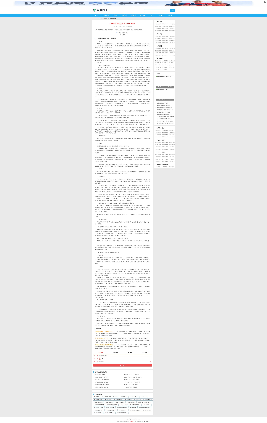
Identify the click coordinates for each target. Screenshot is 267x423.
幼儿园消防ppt (128, 399)
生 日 (96, 361)
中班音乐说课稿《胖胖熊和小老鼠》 (131, 379)
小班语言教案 (172, 50)
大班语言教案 (172, 26)
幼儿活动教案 (165, 65)
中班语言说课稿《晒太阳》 (100, 374)
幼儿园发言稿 (158, 65)
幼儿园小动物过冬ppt (119, 402)
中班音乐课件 (158, 144)
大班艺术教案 (165, 30)
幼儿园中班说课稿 (112, 18)
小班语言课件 (158, 154)
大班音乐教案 (158, 26)
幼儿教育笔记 (172, 60)
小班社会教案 (165, 52)
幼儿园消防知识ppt (110, 407)
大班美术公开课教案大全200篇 (145, 402)
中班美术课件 (172, 142)
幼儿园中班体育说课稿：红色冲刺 (164, 118)
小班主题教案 (172, 48)
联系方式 (134, 419)
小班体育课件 (158, 161)
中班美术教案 (158, 40)
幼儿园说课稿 (104, 18)
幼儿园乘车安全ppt (118, 399)
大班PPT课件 (161, 128)
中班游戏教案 (158, 42)
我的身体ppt (116, 396)
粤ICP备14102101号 (145, 421)
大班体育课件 (158, 137)
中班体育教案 (172, 42)
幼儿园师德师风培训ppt (122, 407)
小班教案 (133, 15)
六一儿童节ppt (133, 407)
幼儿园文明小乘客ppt (98, 410)
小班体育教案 (172, 55)
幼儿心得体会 (172, 67)
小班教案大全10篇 (124, 404)
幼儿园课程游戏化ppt (109, 412)
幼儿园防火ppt (137, 399)
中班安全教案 (165, 38)
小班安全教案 (165, 50)
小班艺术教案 (165, 55)
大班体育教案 (172, 30)
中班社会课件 (165, 149)
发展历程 (138, 419)
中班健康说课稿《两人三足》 (163, 103)
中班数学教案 (165, 36)
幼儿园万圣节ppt (109, 402)
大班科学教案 (158, 24)
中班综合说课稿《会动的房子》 (164, 105)
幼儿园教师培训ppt (98, 399)
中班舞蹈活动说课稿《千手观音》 (101, 387)
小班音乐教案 (158, 50)
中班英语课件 (172, 146)
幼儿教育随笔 (165, 60)
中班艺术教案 (165, 42)
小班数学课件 (165, 156)
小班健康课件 (158, 159)
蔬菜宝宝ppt (124, 396)
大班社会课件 (165, 137)
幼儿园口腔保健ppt (131, 402)
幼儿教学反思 (165, 62)
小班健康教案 (172, 52)
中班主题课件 (172, 149)
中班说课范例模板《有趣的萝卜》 (101, 377)
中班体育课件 (158, 149)
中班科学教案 (158, 36)
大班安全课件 (165, 130)
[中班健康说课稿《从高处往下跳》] (164, 76)
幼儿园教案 (96, 396)
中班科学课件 (165, 146)
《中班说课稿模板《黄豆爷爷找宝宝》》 (105, 331)
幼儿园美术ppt (144, 396)
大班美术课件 (172, 130)
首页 (96, 15)
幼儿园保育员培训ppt (98, 407)
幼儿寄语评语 (172, 65)
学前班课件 (158, 166)
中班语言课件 (158, 142)
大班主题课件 (172, 137)
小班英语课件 (172, 159)
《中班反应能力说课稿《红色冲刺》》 (104, 344)
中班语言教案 (172, 38)
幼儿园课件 (106, 15)
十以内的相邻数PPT (106, 396)
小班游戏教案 (158, 55)
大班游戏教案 (158, 30)
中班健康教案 (172, 40)
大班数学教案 (165, 24)
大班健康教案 (172, 28)
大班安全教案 (165, 26)
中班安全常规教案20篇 (112, 404)
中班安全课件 (165, 142)
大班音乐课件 (158, 132)
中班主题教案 (172, 36)
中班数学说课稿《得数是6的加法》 (164, 107)
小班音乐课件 (158, 156)
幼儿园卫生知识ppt (123, 410)
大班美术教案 (158, 28)
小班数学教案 (165, 48)
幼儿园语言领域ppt (98, 402)
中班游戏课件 (172, 144)
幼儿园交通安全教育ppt (135, 410)
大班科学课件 (165, 134)
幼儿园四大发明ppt (134, 396)
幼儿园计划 (158, 67)
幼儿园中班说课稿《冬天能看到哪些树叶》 (133, 377)
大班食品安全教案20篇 (99, 404)
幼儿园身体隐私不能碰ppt (144, 407)
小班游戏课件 (172, 156)
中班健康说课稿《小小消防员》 (164, 112)
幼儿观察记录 (158, 62)
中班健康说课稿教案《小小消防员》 (131, 374)
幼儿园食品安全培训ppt (111, 410)
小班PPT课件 (161, 152)
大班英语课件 (172, 134)
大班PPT (152, 15)
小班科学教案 (158, 48)
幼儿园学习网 (129, 419)
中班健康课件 (158, 146)
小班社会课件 (165, 161)
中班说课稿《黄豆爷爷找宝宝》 (130, 387)
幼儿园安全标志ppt (147, 399)
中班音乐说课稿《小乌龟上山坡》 (131, 384)
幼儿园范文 (160, 58)
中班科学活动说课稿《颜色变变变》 (165, 114)
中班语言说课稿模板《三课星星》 (101, 382)
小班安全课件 (165, 154)
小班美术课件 (172, 154)
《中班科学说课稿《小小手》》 (102, 338)
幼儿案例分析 (172, 62)
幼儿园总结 (164, 67)
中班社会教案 (165, 40)
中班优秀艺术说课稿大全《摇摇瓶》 (102, 384)
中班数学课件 (165, 144)
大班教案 (114, 15)
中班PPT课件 (161, 140)
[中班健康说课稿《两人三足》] (163, 89)
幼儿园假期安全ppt (98, 412)
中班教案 (124, 15)
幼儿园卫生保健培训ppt (122, 412)
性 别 (96, 358)
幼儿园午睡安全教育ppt (135, 404)
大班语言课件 (158, 130)
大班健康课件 (158, 134)
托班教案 (142, 15)
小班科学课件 (165, 159)
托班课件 (165, 166)
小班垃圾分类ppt (146, 404)
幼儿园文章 (158, 69)
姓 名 (96, 355)
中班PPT (161, 15)
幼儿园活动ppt (108, 399)
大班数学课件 (165, 132)
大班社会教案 (165, 28)
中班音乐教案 (158, 38)
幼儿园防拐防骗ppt (147, 410)
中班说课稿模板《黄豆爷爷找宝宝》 (102, 379)
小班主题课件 (172, 161)
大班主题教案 (172, 24)
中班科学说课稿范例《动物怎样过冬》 (132, 382)
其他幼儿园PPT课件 (162, 164)
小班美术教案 (158, 52)
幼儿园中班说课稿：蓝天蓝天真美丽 (165, 121)
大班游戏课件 (172, 132)
